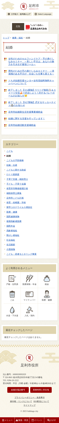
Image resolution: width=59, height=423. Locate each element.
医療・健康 (11, 212)
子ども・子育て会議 (16, 184)
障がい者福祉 (12, 235)
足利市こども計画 (15, 198)
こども (9, 151)
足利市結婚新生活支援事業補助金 (25, 112)
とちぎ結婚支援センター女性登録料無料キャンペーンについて (31, 82)
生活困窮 (10, 244)
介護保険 (10, 249)
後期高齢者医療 (13, 221)
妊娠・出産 (11, 165)
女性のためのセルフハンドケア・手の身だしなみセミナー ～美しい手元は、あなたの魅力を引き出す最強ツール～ (31, 61)
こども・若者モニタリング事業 (21, 254)
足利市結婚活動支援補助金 (22, 125)
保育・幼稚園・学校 (16, 202)
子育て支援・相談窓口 (17, 179)
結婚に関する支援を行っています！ (26, 118)
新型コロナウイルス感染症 (19, 207)
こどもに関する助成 (16, 170)
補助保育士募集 (13, 193)
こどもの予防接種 (15, 160)
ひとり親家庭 (12, 174)
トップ (6, 38)
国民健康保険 (12, 216)
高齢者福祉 (11, 230)
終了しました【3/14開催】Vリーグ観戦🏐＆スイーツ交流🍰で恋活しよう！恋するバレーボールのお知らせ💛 (32, 93)
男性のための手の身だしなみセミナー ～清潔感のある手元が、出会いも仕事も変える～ (31, 72)
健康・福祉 (17, 38)
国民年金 (10, 226)
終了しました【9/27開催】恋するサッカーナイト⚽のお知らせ (32, 103)
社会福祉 (10, 240)
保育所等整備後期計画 (17, 188)
